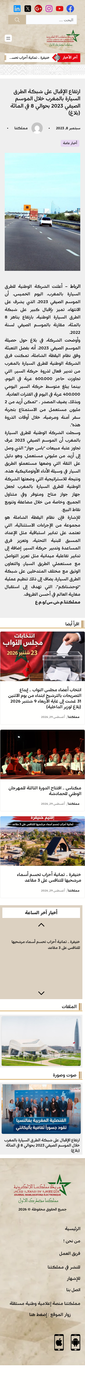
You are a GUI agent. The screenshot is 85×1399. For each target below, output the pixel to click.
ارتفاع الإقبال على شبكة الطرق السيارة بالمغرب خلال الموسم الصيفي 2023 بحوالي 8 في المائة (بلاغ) (42, 1145)
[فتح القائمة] (8, 38)
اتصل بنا (73, 1289)
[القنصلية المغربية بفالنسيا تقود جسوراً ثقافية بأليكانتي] (41, 1088)
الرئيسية (72, 1228)
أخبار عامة (70, 143)
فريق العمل (69, 1253)
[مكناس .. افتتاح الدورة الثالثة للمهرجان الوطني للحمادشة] (42, 733)
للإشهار (73, 1278)
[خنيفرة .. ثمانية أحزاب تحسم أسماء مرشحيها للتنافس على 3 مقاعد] (42, 820)
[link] (28, 58)
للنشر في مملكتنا (64, 1267)
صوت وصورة (64, 1075)
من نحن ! (71, 1241)
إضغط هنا (38, 1314)
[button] (41, 924)
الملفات (69, 1006)
